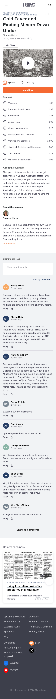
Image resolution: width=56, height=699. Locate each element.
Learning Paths (12, 626)
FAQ (6, 636)
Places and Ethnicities (15, 13)
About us (34, 616)
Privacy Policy (36, 631)
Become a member (39, 621)
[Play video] (28, 63)
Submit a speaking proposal (13, 654)
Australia (8, 15)
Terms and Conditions (40, 626)
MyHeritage (39, 582)
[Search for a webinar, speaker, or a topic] (49, 5)
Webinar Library (12, 621)
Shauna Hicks (13, 595)
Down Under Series (26, 15)
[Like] (12, 309)
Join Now (28, 90)
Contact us (9, 642)
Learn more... (10, 243)
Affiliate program (12, 647)
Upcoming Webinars (14, 616)
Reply (6, 309)
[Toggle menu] (6, 5)
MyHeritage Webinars (32, 595)
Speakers (9, 631)
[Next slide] (49, 581)
